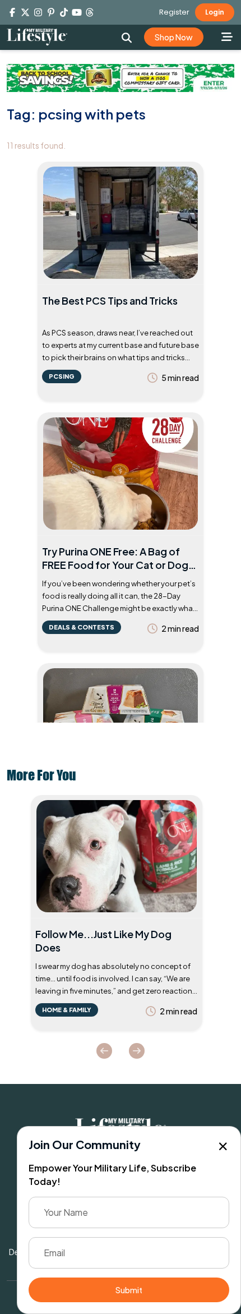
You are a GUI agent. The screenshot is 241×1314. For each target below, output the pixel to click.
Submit (128, 1290)
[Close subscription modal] (223, 1147)
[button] (126, 38)
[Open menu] (227, 36)
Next (137, 1051)
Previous (104, 1051)
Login (214, 12)
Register (174, 12)
